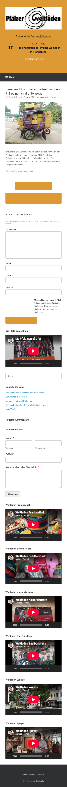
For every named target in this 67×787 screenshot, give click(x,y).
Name (8, 263)
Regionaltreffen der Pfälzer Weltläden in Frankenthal (38, 50)
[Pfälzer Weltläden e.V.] (33, 18)
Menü (11, 77)
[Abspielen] (9, 363)
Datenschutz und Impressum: (33, 774)
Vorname (9, 448)
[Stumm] (52, 363)
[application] (33, 351)
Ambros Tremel (48, 96)
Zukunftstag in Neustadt (16, 396)
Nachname (40, 448)
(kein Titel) (10, 409)
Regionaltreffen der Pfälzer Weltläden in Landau (26, 404)
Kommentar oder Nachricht (22, 467)
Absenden (13, 494)
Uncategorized (26, 170)
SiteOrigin (40, 781)
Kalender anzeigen (33, 59)
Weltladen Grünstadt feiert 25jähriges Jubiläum (33, 198)
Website (9, 287)
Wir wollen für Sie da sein (33, 185)
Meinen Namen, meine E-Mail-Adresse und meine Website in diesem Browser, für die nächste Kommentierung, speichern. (47, 306)
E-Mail (9, 275)
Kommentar (11, 229)
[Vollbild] (57, 363)
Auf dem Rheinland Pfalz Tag (18, 400)
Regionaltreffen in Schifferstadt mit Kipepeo (24, 392)
